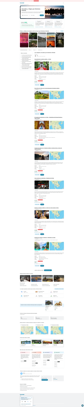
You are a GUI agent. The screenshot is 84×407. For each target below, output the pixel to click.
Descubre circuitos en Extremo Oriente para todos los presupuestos (26, 60)
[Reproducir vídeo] (24, 40)
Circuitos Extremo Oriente (26, 4)
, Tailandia (44, 135)
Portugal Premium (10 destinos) (23, 386)
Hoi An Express (40, 108)
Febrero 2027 (44, 364)
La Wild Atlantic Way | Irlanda (23, 390)
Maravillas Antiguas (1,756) (45, 284)
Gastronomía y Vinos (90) (34, 284)
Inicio (20, 4)
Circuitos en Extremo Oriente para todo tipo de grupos (26, 62)
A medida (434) (55, 285)
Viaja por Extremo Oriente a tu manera (26, 56)
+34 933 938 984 (55, 379)
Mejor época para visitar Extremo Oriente (26, 66)
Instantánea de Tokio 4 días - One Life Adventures (25, 385)
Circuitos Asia (22, 4)
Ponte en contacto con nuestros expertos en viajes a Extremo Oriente (26, 68)
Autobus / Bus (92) (22, 284)
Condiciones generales (33, 405)
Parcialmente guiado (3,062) (34, 285)
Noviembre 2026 (34, 365)
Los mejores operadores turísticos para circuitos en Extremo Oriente (26, 58)
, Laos (41, 76)
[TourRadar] (22, 394)
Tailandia (40, 76)
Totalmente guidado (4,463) (23, 285)
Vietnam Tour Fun (41, 138)
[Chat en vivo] (82, 405)
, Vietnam (43, 76)
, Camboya (45, 76)
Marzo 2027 (55, 361)
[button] (49, 142)
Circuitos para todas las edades (25, 65)
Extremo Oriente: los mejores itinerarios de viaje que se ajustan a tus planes (27, 63)
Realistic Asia (40, 259)
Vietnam (40, 135)
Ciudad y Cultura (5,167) (56, 284)
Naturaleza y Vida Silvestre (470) (46, 285)
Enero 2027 (44, 362)
